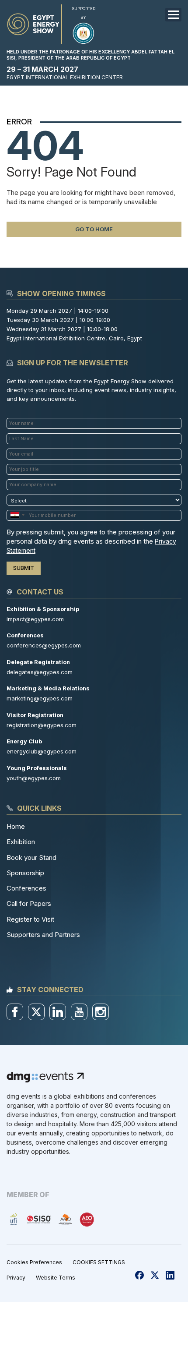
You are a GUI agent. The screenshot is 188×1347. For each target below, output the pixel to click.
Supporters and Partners (43, 934)
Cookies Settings (99, 1262)
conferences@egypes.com (44, 645)
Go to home (94, 229)
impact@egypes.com (35, 618)
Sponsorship (25, 873)
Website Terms (55, 1277)
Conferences (26, 888)
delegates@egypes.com (40, 671)
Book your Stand (31, 857)
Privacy (16, 1277)
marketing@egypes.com (40, 698)
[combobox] (17, 515)
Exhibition (21, 842)
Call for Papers (29, 903)
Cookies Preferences (34, 1262)
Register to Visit (30, 919)
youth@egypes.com (34, 777)
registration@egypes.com (42, 724)
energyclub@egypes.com (42, 751)
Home (16, 826)
